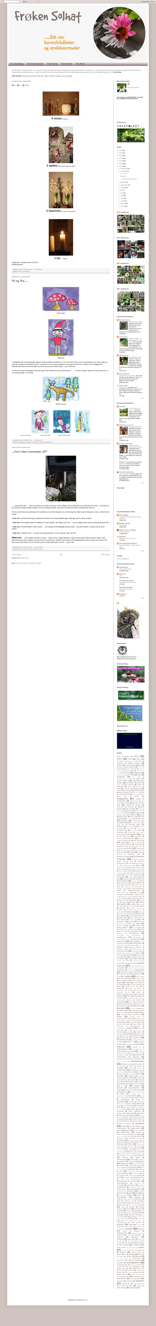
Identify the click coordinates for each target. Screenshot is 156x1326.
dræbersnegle (140, 848)
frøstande (132, 902)
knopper (134, 1010)
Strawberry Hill (129, 1201)
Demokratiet (120, 838)
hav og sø (139, 931)
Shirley (130, 1161)
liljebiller (124, 1036)
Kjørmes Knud (140, 1004)
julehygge (131, 994)
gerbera (119, 912)
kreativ (122, 1014)
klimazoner (133, 1008)
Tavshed (132, 1212)
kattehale (136, 1002)
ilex (143, 976)
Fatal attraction (137, 879)
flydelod (119, 884)
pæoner (127, 1130)
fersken (142, 881)
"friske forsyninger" (123, 756)
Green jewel (123, 918)
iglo (118, 976)
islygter (119, 982)
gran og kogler (121, 916)
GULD (118, 929)
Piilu (140, 1103)
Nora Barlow (121, 1082)
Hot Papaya (139, 957)
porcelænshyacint (137, 1117)
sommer (123, 1179)
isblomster (134, 980)
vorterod (121, 1270)
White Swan (121, 1274)
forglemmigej (127, 886)
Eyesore (131, 877)
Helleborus (120, 947)
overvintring (134, 1092)
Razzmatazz (120, 1140)
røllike (142, 1152)
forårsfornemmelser (134, 890)
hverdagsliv (136, 960)
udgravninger (131, 1239)
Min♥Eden (122, 537)
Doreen (129, 844)
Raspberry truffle (137, 1138)
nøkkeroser (135, 1084)
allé (126, 765)
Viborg (140, 1254)
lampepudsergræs (135, 1026)
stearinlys (130, 1191)
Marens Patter (123, 1053)
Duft (141, 850)
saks (141, 1153)
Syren (128, 1209)
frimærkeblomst (140, 898)
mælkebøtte (122, 1074)
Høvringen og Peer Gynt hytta (127, 582)
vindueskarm (137, 1258)
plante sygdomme (135, 1111)
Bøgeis (140, 817)
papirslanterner (121, 1096)
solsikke (139, 1175)
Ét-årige (138, 875)
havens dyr (137, 939)
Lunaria (142, 1039)
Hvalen (127, 960)
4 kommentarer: (38, 269)
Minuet (131, 1066)
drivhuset (129, 848)
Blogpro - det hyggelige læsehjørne (130, 462)
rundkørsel (119, 1151)
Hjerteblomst (128, 953)
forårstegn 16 (125, 896)
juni (121, 193)
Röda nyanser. (123, 525)
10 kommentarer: (39, 547)
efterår (19, 549)
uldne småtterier (123, 473)
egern (140, 867)
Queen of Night (135, 1134)
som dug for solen (27, 549)
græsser (131, 921)
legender (119, 1034)
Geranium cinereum (135, 908)
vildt (127, 1256)
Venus (133, 1250)
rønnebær (122, 1153)
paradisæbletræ (132, 1096)
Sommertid (120, 1185)
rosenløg (139, 1146)
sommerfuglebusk (122, 1183)
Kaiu (122, 998)
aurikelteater (130, 783)
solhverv (141, 1173)
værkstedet (130, 1270)
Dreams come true (135, 846)
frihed (131, 898)
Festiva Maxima (123, 883)
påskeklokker (125, 1132)
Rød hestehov (134, 1151)
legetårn (126, 1034)
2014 (120, 155)
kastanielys (129, 1000)
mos (132, 1070)
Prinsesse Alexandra (124, 1123)
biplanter (121, 792)
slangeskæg (126, 1167)
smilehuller (141, 1169)
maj (121, 195)
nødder (127, 1084)
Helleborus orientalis (123, 949)
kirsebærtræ (130, 1004)
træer (130, 1228)
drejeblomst (120, 848)
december (123, 168)
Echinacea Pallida (123, 857)
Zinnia (132, 1278)
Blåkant (128, 805)
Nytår (120, 1084)
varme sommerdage (130, 1247)
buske (142, 815)
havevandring (131, 945)
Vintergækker (132, 1262)
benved (119, 790)
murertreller (140, 1072)
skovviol (131, 1165)
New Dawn (129, 1078)
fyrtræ (140, 904)
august (122, 187)
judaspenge (120, 992)
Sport (140, 1187)
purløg (140, 1126)
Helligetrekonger (137, 949)
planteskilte (140, 1113)
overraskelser (122, 1092)
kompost (121, 1012)
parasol (142, 1096)
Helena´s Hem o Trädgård (127, 530)
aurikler (139, 783)
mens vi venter (122, 1061)
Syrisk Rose (138, 1209)
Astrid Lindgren (122, 781)
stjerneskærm (122, 1197)
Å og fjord (128, 1286)
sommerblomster (122, 1181)
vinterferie (120, 1263)
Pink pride (136, 1107)
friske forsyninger (124, 900)
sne (121, 1171)
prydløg (124, 1126)
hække (130, 970)
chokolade (120, 826)
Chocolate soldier (134, 825)
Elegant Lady (135, 869)
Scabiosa (125, 1157)
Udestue (120, 1239)
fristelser (134, 900)
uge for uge (120, 1241)
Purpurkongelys (122, 1128)
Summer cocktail (139, 1203)
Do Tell (139, 842)
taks (127, 1212)
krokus (138, 1014)
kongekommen (130, 1012)
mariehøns (132, 1053)
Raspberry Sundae (122, 1138)
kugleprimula (130, 1018)
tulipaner (137, 1231)
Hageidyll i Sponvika (125, 587)
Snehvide (130, 1171)
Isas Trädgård (123, 515)
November (131, 1082)
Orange (119, 1090)
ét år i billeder (129, 875)
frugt (118, 902)
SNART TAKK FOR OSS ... (126, 589)
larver (118, 1030)
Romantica (139, 1144)
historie (140, 951)
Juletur (136, 996)
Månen (138, 1074)
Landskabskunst (121, 1028)
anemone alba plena (130, 769)
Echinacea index (134, 854)
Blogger (85, 1300)
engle (134, 873)
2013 (120, 158)
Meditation (119, 1059)
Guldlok (125, 929)
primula (127, 1121)
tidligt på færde (121, 1218)
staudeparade (135, 1189)
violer (126, 1266)
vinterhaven (133, 1264)
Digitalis (123, 842)
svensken (132, 1207)
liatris (132, 1034)
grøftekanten (140, 921)
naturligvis (131, 1076)
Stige (142, 1193)
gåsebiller (121, 931)
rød (126, 1152)
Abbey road (131, 761)
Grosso (131, 919)
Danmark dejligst (130, 834)
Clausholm (141, 826)
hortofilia (122, 406)
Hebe (140, 945)
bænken (132, 816)
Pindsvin (130, 1105)
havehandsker (120, 935)
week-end (130, 1272)
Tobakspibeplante (122, 1222)
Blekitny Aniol (122, 796)
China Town (120, 824)
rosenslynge (131, 1148)
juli (121, 190)
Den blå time (130, 838)
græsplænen (121, 921)
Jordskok (130, 990)
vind (118, 1258)
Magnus (127, 1051)
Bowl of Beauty (130, 809)
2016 (120, 150)
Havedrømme (134, 933)
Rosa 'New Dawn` (124, 532)
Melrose (128, 1059)
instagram (137, 978)
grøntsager (120, 925)
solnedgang (122, 1175)
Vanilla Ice (120, 1247)
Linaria (127, 1040)
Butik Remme (123, 817)
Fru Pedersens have (125, 443)
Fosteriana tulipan (137, 896)
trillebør (119, 1226)
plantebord (120, 1113)
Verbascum (140, 1250)
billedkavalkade (139, 790)
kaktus (128, 998)
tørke (140, 1233)
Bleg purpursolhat (137, 794)
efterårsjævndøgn (131, 867)
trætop (125, 1231)
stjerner (139, 1195)
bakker (118, 784)
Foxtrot (118, 898)
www (126, 1276)
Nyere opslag (16, 554)
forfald (118, 886)
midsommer (138, 1064)
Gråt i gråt (128, 925)
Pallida (122, 1094)
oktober (123, 182)
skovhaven (122, 1165)
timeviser (140, 1218)
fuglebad (141, 902)
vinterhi (140, 1264)
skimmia (135, 1163)
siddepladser (139, 1161)
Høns (122, 972)
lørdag (134, 1049)
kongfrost (140, 1012)
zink (124, 1278)
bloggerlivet (122, 798)
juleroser (120, 996)
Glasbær (129, 914)
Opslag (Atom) (24, 558)
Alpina (128, 767)
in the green (122, 978)
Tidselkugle (131, 1218)
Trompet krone (121, 1229)
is (119, 980)
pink (137, 1105)
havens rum (121, 941)
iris (143, 978)
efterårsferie (120, 867)
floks (141, 883)
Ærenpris (130, 1281)
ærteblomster (126, 1284)
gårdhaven (140, 929)
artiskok (138, 779)
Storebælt (128, 1199)
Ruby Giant (129, 1150)
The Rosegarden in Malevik (128, 543)
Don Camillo (120, 844)
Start (60, 554)
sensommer (141, 1159)
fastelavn (126, 879)
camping (135, 821)
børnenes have (138, 819)
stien (137, 1193)
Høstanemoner (135, 974)
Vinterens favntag (37, 549)
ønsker (135, 1283)
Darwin (142, 834)
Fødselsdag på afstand (135, 426)
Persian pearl (140, 1101)
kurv (120, 1020)
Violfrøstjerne (136, 1267)
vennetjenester (125, 1250)
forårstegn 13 (131, 894)
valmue (132, 1243)
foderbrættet (127, 884)
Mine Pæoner (52, 64)
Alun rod (140, 767)
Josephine (139, 990)
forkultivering (137, 886)
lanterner (139, 1028)
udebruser (120, 1237)
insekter (130, 978)
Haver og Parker (124, 943)
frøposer (124, 902)
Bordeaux (130, 807)
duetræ (136, 850)
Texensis (125, 1217)
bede (118, 788)
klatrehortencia (123, 1006)
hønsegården (130, 972)
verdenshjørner (121, 1254)
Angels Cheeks (121, 775)
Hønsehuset (140, 972)
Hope (118, 957)
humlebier (119, 960)
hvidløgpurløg (134, 966)
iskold (140, 980)
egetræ (126, 869)
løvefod (140, 1049)
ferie (125, 881)
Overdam (139, 1090)
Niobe (118, 1080)
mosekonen (139, 1070)
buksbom (132, 815)
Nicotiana (139, 1078)
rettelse (140, 1142)
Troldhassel (139, 1226)
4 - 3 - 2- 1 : (20, 85)
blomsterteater (134, 801)
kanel (133, 998)
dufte (132, 852)
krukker (119, 1016)
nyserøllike (141, 1081)
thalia (132, 1216)
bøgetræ (120, 819)
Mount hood (120, 1072)
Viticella (130, 1268)
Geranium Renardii (136, 910)
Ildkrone (138, 976)
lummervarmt (135, 1039)
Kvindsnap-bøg (128, 1020)
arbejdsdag (21, 442)
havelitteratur (121, 937)
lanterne (131, 1028)
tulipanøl (134, 1233)
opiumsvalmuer (134, 1088)
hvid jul (125, 963)
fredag (125, 898)
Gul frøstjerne (138, 927)
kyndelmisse (138, 1020)
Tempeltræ (120, 1215)
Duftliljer (140, 852)
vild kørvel (120, 1256)
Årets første (121, 1288)
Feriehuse (134, 881)
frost (141, 900)
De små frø (124, 836)
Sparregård (141, 1185)
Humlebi (139, 959)
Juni (120, 575)
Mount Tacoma (130, 1072)
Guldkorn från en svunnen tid (127, 538)
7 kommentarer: (38, 440)
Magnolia (120, 1051)
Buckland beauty (121, 815)
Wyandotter (136, 1276)
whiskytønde (138, 1272)
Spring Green (121, 1189)
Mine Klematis (66, 64)
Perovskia (131, 1101)
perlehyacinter (125, 1099)
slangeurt (135, 1167)
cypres (137, 832)
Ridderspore (121, 1144)
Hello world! (122, 463)
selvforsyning (35, 442)
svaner (123, 1207)
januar (122, 206)
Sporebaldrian (133, 1187)
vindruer (126, 1258)
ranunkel (139, 1136)
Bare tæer (139, 786)
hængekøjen (139, 970)
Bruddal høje (139, 810)
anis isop (130, 775)
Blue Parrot (126, 803)
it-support (136, 982)
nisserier (132, 1080)
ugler (128, 1241)
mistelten (120, 1068)
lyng (139, 1041)
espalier (119, 875)
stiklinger (121, 1195)
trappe (131, 1224)
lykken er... (130, 1042)
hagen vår (122, 574)
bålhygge (124, 821)
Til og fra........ (20, 280)
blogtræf (138, 799)
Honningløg (130, 955)
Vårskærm (139, 1270)
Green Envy (140, 916)
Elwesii (121, 871)
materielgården (121, 1057)
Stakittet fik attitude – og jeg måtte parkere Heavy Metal (135, 340)
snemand (138, 1171)
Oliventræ (120, 1088)
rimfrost (130, 1144)
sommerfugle (135, 1181)
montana (139, 1068)
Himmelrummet (122, 951)
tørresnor (119, 1235)
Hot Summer (121, 959)
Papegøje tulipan (136, 1094)
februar (122, 203)
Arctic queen (136, 777)
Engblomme (139, 871)
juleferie (138, 992)
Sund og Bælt (132, 1205)
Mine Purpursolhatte (35, 64)
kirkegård (121, 1004)
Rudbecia (139, 1150)
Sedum (137, 1157)
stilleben (130, 1195)
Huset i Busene (124, 374)
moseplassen (123, 567)
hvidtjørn (142, 966)
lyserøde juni (137, 1047)
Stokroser (137, 1197)
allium (140, 765)
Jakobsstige (123, 984)
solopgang (131, 1175)
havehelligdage (136, 935)
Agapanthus (120, 763)
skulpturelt (139, 1165)
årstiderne (132, 1288)
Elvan (142, 869)
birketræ (128, 792)
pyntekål (119, 1130)
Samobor (119, 1155)
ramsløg (131, 1136)
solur (124, 1177)
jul (23, 271)
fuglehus (133, 904)
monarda (131, 1068)
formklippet (120, 888)
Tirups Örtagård (129, 1220)
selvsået (133, 1159)
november (123, 171)
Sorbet (129, 1185)
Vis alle (142, 398)
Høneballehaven (124, 320)
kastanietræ (121, 1002)
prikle (120, 1121)
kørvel (135, 1022)
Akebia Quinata (134, 763)
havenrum (119, 939)
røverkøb (129, 1153)
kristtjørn (130, 1014)
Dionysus (132, 842)
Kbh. (143, 1002)
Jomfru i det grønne (135, 988)
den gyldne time (126, 840)
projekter (140, 1123)
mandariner (141, 1051)
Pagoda (142, 1092)
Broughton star (128, 811)
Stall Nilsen (123, 594)
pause (120, 1097)
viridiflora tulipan (121, 1268)
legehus (139, 1032)
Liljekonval (123, 1037)
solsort (119, 1177)
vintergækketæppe (122, 1264)
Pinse (125, 1109)
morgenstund (121, 1070)
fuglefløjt (123, 904)
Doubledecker (121, 846)
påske (142, 1130)
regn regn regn (132, 1140)
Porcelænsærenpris (123, 1119)
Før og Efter (120, 906)
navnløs (140, 1076)
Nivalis (140, 1080)
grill (125, 919)
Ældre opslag (105, 554)
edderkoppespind (134, 863)
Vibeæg (131, 1254)
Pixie (139, 1109)
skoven (142, 1163)
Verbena (123, 1252)
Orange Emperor (129, 1090)
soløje (129, 1177)
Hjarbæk (119, 953)
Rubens (119, 1150)
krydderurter (120, 1018)
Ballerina (139, 784)
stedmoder (141, 1191)
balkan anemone (128, 784)
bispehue (136, 792)
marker (140, 1053)
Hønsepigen (122, 974)
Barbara (130, 786)
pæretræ (136, 1130)
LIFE (118, 1036)
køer (130, 1022)
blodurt (136, 796)
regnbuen (141, 1140)
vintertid (119, 1266)
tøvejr (129, 1235)
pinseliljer (133, 1109)
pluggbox (125, 1117)
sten (130, 1193)
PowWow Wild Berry (138, 1119)
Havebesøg (120, 933)
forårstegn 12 (120, 894)
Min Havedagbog (17, 64)
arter (131, 778)
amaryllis (119, 769)
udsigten (140, 1239)
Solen (126, 1173)
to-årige (140, 1220)
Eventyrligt (28, 442)
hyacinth (121, 968)
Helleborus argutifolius (134, 947)
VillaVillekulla (48, 442)
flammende (133, 883)
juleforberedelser (121, 994)
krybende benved (135, 1016)
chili (141, 822)
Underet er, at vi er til (126, 425)
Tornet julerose (136, 1222)
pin (124, 1105)
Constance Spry (122, 830)
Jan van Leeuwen (136, 984)
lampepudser (120, 1026)
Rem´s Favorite (131, 1142)
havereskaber (120, 945)
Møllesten (130, 1074)
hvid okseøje (133, 963)
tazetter (140, 1213)
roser (139, 1148)
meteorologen (137, 1061)
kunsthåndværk (140, 1018)
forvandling (129, 888)
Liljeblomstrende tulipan (136, 1036)
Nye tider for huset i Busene (127, 375)
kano (138, 998)
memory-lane (138, 1059)
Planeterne (120, 1111)
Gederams (129, 906)
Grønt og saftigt (133, 923)
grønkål (121, 923)
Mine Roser (80, 64)
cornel (132, 830)
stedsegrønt (122, 1193)
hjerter (137, 953)
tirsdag (119, 1220)
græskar (139, 919)
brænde (127, 813)
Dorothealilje (138, 844)
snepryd (119, 1173)
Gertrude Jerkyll (129, 912)
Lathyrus (126, 1030)
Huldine (131, 959)
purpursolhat (135, 1128)
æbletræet (120, 1281)
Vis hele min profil (133, 87)
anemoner (126, 773)
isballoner (125, 980)
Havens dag (127, 939)
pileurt (118, 1105)
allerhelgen (132, 765)
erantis (140, 873)
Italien (142, 982)
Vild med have (123, 355)
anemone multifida (129, 770)
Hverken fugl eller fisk (126, 472)
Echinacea (119, 854)
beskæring (128, 790)
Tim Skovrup (123, 337)
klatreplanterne (135, 1006)
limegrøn (119, 1040)
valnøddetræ (140, 1243)
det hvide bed (139, 840)
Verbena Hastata (136, 1252)
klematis (121, 1008)
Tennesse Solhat (134, 1215)
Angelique (137, 773)
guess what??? (122, 927)
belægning (137, 788)
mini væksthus (121, 1066)
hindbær (134, 951)
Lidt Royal (139, 1034)
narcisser (120, 1076)
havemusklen (137, 937)
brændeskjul (138, 813)
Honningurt (139, 955)
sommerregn (137, 1183)
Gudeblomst (138, 925)
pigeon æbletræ (131, 1103)
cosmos (139, 830)
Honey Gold (120, 955)
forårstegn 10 (134, 892)
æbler (138, 1278)
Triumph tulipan (128, 1226)
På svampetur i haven (135, 357)
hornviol (124, 957)
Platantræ (132, 1115)
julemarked (139, 994)
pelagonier (127, 1097)
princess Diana (137, 1121)
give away (141, 912)
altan (133, 767)
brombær (119, 810)
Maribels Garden (124, 523)
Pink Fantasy (127, 1107)
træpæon (141, 1229)
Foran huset (138, 884)
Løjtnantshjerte (122, 1049)
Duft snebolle (121, 852)
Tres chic (139, 1224)
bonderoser (120, 807)
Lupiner (121, 1042)
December (138, 836)
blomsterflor (121, 801)
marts (122, 201)
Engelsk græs (120, 873)
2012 (120, 161)
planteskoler (122, 1115)
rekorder (121, 1142)
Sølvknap (128, 1211)
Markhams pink (121, 1055)
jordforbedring (120, 990)
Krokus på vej (123, 387)
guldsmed (132, 929)
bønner (129, 818)
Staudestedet (120, 1191)
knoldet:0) (126, 1010)
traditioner (27, 271)
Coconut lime (130, 828)
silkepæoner (124, 1163)
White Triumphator (136, 1274)
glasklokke (138, 914)
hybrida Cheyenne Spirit (135, 968)
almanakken (120, 767)
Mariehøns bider (133, 321)
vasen (141, 1247)
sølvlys (136, 1211)
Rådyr (135, 1153)
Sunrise (141, 1205)
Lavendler (120, 1032)
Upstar (126, 1243)
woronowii (119, 1276)
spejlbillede (122, 1187)
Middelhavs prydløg (126, 1064)
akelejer (119, 765)
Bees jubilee (127, 788)
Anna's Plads (123, 385)
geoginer (123, 908)
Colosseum (139, 828)
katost (130, 1002)
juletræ (129, 996)
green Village (134, 917)
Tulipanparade (122, 1233)
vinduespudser (121, 1260)
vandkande (137, 1245)
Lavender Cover (137, 1030)
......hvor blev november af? (29, 451)
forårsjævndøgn (121, 892)
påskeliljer (138, 1132)
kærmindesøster (122, 1022)
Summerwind (122, 1205)
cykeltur (130, 832)
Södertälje (120, 1211)
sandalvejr (127, 1155)
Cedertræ (125, 823)
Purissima (133, 1126)
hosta (131, 957)
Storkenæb (137, 1199)
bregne (140, 809)
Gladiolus (121, 914)
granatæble (131, 915)
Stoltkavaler (120, 1199)
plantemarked (130, 1113)
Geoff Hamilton (139, 906)
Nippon (125, 1080)
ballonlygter (120, 786)
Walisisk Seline (121, 1272)
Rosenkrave (130, 1146)
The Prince (139, 1216)
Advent (20, 271)
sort (134, 1185)
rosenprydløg (121, 1148)
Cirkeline (129, 826)
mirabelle (139, 1066)
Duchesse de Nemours (125, 850)
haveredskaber (137, 943)
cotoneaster (120, 832)
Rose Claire (120, 1146)
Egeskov (119, 869)
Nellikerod (119, 1078)
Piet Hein (121, 1103)
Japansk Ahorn (130, 986)
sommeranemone (135, 1179)
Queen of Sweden (122, 1136)
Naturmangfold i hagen (125, 569)
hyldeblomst (120, 970)
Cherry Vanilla (134, 822)
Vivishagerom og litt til (126, 580)
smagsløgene (131, 1169)
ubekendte (138, 1235)
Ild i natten (126, 976)
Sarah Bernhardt (139, 1155)
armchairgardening (122, 778)
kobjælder (141, 1010)
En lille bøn (129, 871)
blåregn (137, 805)
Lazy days (129, 1032)
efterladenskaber (127, 865)
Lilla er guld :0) (134, 1038)
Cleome (121, 828)
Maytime (136, 1057)
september (123, 185)
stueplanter (129, 1203)
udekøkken (135, 1237)
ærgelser (140, 1281)
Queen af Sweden (122, 1134)
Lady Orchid (137, 1024)
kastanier (138, 1000)
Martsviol (139, 1055)
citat (135, 826)
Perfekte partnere (138, 1097)
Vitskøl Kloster (140, 1268)
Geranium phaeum (122, 910)
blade (127, 794)
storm (118, 1201)
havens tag (132, 941)
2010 (120, 166)
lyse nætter (128, 1044)
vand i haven (123, 1245)
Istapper (128, 982)
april (122, 198)
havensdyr (141, 941)
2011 (120, 164)
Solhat (134, 1173)
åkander (139, 1285)
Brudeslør (119, 813)
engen (128, 873)
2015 (120, 153)
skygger (119, 1167)
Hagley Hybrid (130, 931)
